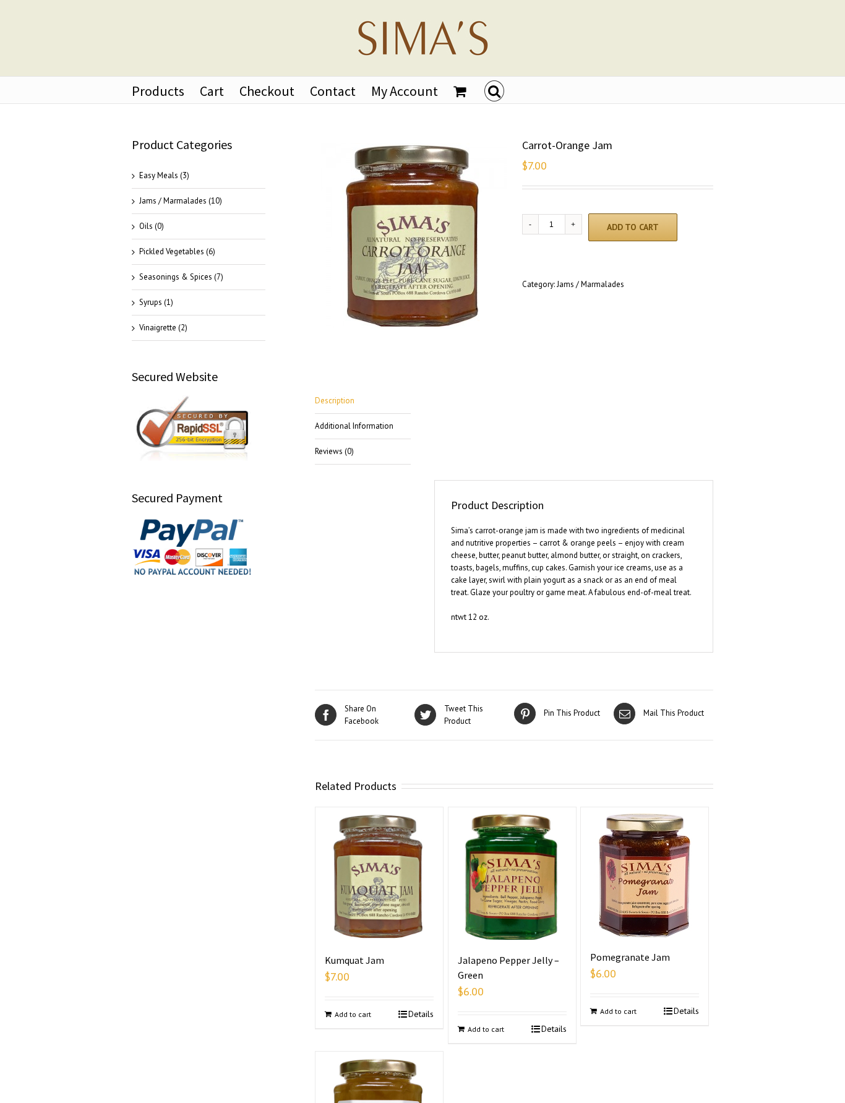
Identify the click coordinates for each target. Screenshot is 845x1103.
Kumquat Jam (354, 960)
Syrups (150, 302)
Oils (146, 226)
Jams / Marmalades (590, 284)
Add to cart (633, 227)
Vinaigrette (157, 327)
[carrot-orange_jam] (417, 235)
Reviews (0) (334, 451)
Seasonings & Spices (175, 277)
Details (421, 1013)
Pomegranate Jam (630, 957)
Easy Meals (158, 175)
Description (334, 400)
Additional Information (354, 426)
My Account (404, 91)
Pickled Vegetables (171, 251)
